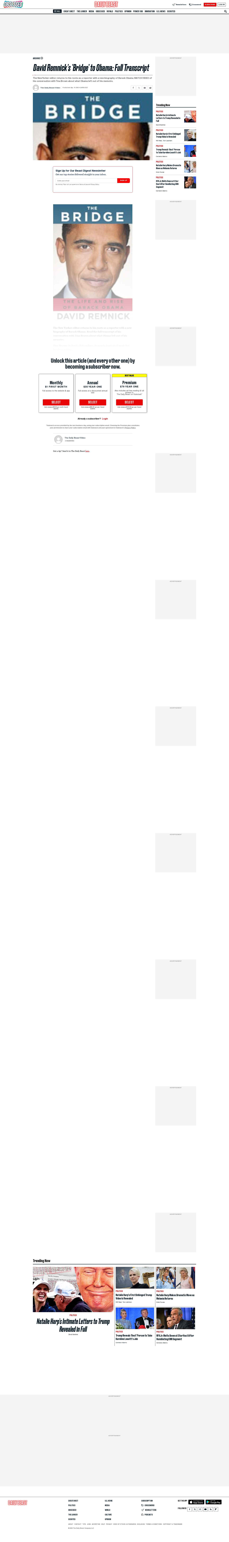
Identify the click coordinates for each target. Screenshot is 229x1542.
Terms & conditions (154, 1524)
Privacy (109, 1524)
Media (91, 11)
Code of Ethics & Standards (124, 1524)
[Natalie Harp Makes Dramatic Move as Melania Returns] (190, 172)
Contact (77, 1524)
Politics (119, 11)
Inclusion (141, 1524)
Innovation (150, 11)
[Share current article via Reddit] (150, 87)
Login (105, 418)
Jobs (89, 1524)
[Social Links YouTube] (205, 1510)
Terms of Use (84, 184)
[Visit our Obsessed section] (21, 5)
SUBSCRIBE (210, 5)
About (70, 1524)
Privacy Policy (95, 184)
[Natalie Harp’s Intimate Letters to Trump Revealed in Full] (190, 122)
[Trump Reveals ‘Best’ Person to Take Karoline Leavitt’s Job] (190, 156)
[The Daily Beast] (106, 5)
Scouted (171, 11)
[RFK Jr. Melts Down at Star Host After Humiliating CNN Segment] (190, 188)
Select (56, 402)
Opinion (127, 11)
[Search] (225, 11)
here (87, 451)
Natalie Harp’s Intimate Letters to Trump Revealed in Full (73, 1325)
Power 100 (138, 11)
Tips (84, 1524)
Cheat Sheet (69, 11)
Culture (108, 1515)
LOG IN (222, 5)
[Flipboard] (216, 1510)
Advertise (96, 1524)
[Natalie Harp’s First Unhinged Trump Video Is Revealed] (190, 140)
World (107, 1510)
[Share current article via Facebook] (133, 87)
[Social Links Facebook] (189, 1510)
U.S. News (161, 11)
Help (103, 1524)
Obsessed (100, 11)
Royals (110, 11)
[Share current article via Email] (144, 87)
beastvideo (70, 441)
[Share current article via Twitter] (139, 87)
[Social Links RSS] (211, 1510)
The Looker (82, 11)
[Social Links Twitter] (195, 1510)
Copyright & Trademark (172, 1524)
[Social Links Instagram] (200, 1510)
